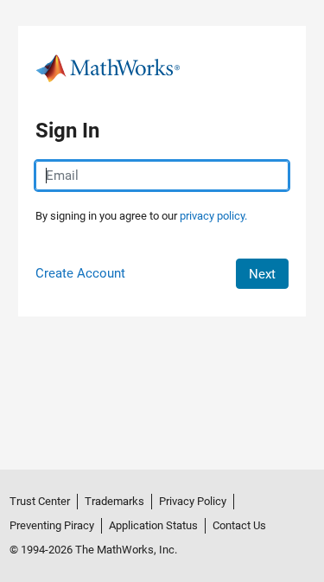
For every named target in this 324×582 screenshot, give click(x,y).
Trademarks (114, 501)
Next (262, 274)
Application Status (153, 525)
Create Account (80, 273)
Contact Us (239, 525)
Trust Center (40, 501)
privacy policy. (213, 215)
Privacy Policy (192, 501)
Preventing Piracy (52, 525)
